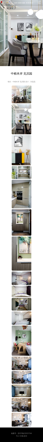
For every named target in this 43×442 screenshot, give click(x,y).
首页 (16, 3)
